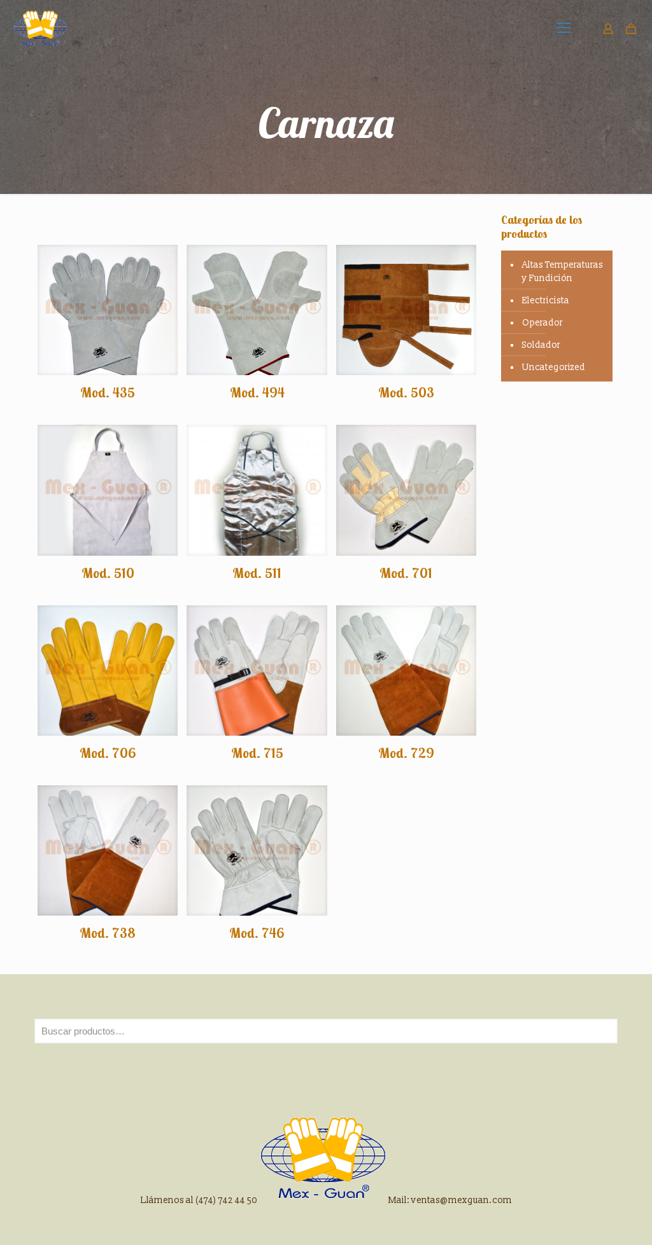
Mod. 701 (405, 573)
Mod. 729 (406, 753)
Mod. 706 (108, 753)
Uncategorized (553, 367)
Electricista (545, 300)
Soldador (541, 345)
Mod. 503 (406, 392)
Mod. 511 (256, 573)
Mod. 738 (108, 933)
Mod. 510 (108, 573)
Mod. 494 (257, 392)
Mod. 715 (257, 753)
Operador (542, 322)
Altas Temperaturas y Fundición (562, 271)
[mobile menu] (563, 28)
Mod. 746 (257, 933)
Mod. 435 (107, 392)
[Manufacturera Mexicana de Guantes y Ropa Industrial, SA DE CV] (40, 28)
